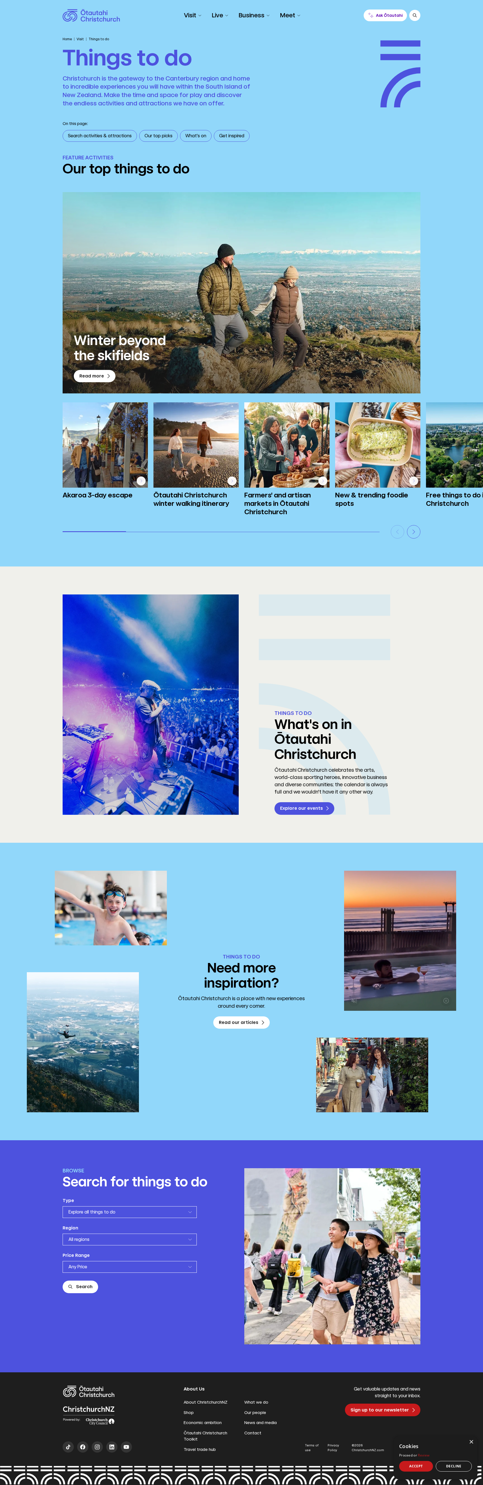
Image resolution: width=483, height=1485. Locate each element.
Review (423, 1455)
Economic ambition (203, 1422)
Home (67, 39)
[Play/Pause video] (128, 1102)
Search (84, 1286)
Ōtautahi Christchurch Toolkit (205, 1436)
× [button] (471, 1442)
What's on (195, 135)
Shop (189, 1412)
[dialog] (435, 1457)
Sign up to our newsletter (380, 1410)
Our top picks (158, 135)
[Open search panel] (414, 15)
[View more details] (141, 480)
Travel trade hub (200, 1449)
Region (70, 1228)
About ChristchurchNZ (206, 1402)
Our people (255, 1412)
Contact (252, 1433)
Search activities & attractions (100, 135)
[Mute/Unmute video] (36, 1102)
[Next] (413, 532)
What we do (256, 1402)
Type (68, 1200)
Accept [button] (416, 1466)
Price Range (76, 1255)
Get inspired (231, 135)
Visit (80, 39)
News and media (260, 1422)
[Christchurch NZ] (91, 15)
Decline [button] (453, 1466)
